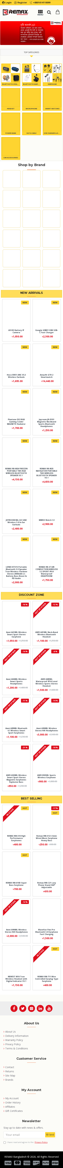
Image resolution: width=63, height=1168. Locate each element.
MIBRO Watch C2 (46, 520)
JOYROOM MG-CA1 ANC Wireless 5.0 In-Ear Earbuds (16, 522)
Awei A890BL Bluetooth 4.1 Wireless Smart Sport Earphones (16, 730)
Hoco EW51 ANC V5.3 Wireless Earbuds (16, 376)
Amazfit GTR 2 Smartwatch (46, 376)
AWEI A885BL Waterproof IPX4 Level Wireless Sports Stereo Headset (47, 682)
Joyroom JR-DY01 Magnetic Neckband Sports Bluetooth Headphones (46, 422)
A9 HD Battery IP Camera (16, 331)
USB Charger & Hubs (52, 133)
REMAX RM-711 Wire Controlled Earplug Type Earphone (46, 979)
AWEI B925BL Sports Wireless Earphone (46, 776)
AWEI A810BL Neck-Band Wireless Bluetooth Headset (46, 634)
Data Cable (31, 133)
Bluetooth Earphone (31, 84)
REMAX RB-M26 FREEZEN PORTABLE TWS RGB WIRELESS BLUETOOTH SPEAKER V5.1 (16, 472)
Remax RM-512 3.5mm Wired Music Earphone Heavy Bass (46, 838)
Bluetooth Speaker (10, 84)
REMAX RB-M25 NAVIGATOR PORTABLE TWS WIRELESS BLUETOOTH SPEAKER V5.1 (46, 473)
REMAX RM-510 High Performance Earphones (16, 838)
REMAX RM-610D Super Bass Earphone (16, 884)
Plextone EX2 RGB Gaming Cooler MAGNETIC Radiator (16, 421)
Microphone (31, 108)
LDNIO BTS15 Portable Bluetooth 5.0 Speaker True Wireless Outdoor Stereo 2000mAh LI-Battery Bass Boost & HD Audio (16, 573)
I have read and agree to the (27, 1142)
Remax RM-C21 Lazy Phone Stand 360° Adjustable (46, 885)
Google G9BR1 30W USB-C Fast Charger (46, 331)
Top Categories (31, 52)
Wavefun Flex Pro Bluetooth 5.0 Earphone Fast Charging (46, 932)
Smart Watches (52, 108)
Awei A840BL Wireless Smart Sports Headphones (16, 681)
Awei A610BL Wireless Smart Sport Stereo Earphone (16, 634)
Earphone (52, 84)
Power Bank (10, 133)
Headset (11, 108)
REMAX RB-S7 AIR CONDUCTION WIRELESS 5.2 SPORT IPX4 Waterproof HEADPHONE (47, 571)
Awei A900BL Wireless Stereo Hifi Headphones (46, 729)
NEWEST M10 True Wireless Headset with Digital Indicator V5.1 (16, 979)
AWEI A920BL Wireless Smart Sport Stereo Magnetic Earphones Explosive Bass (16, 778)
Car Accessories (11, 157)
